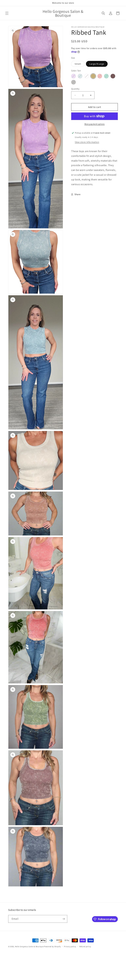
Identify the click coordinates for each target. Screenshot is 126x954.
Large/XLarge (96, 63)
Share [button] (77, 194)
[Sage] (106, 76)
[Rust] (99, 76)
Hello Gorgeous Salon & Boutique (29, 946)
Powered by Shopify (52, 946)
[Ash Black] (73, 82)
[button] (6, 13)
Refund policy (85, 946)
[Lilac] (73, 76)
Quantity (75, 88)
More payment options (94, 124)
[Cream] (86, 76)
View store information (87, 142)
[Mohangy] (113, 76)
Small (79, 64)
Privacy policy (70, 946)
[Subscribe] (63, 919)
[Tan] (93, 76)
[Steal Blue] (80, 76)
